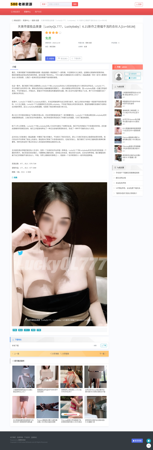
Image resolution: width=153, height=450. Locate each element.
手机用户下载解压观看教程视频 (127, 173)
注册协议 (34, 437)
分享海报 (55, 354)
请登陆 (51, 59)
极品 (20, 330)
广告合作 (27, 437)
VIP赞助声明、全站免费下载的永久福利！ (128, 188)
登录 (140, 4)
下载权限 (77, 58)
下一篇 (102, 354)
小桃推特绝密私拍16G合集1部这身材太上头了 (22, 391)
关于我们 (13, 437)
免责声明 (20, 437)
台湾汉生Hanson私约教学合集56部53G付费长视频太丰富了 (95, 391)
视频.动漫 (35, 20)
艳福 (14, 330)
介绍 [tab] (14, 67)
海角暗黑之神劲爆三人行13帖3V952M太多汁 (71, 391)
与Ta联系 (134, 78)
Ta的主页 (134, 74)
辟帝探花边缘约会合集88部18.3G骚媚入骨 (95, 421)
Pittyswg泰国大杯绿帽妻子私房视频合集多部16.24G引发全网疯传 (71, 421)
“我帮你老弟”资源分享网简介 (126, 193)
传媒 (38, 330)
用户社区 (38, 12)
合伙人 (27, 330)
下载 (104, 345)
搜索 (75, 4)
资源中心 (27, 12)
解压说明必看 (120, 178)
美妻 (33, 330)
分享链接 (65, 354)
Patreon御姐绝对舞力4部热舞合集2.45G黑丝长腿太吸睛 (47, 421)
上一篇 (16, 354)
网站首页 (16, 12)
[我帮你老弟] (22, 4)
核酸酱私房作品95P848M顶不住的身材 (47, 391)
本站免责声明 (120, 183)
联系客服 (138, 441)
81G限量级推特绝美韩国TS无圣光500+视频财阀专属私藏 (23, 421)
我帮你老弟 (21, 440)
